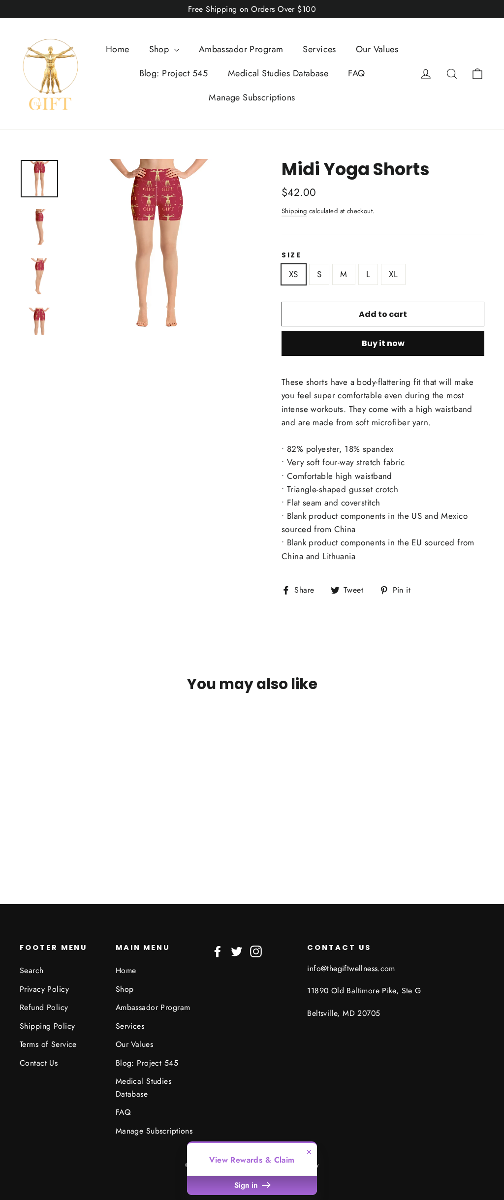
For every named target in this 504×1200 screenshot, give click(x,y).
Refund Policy (44, 1007)
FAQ (356, 73)
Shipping (294, 211)
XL (393, 274)
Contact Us (39, 1063)
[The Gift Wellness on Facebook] (217, 950)
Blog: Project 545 (173, 73)
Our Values (377, 49)
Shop (160, 49)
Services (319, 49)
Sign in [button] (247, 1185)
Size (292, 255)
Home (117, 49)
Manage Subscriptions (252, 97)
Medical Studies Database (278, 73)
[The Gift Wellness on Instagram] (256, 950)
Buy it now (383, 343)
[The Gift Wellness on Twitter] (237, 950)
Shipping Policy (47, 1026)
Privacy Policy (44, 989)
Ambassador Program (241, 49)
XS (293, 274)
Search (32, 970)
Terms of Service (48, 1044)
